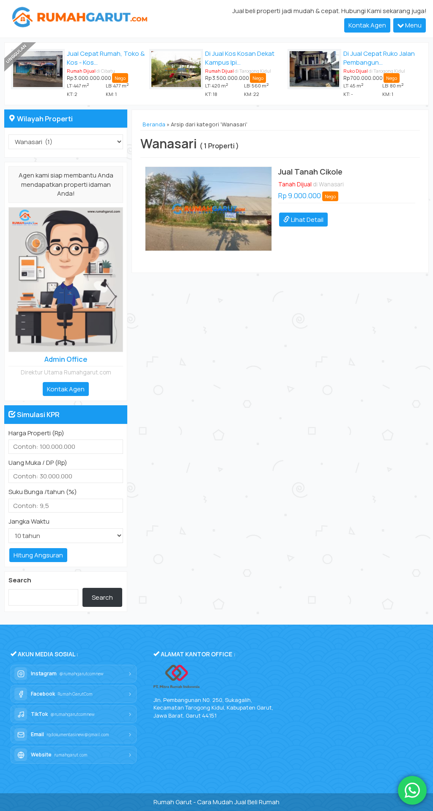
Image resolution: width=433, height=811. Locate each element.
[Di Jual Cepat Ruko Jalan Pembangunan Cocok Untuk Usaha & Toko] (314, 69)
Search (19, 580)
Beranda (154, 124)
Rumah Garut (172, 801)
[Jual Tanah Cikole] (208, 209)
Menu (413, 25)
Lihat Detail (306, 219)
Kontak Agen (367, 25)
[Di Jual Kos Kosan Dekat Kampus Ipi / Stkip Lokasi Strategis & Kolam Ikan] (176, 69)
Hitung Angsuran (38, 555)
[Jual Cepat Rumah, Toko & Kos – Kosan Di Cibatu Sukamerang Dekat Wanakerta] (38, 69)
